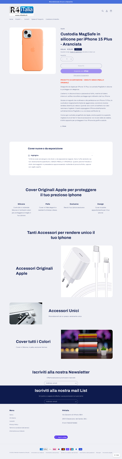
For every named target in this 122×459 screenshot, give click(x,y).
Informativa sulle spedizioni (87, 452)
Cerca (11, 414)
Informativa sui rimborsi (16, 431)
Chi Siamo (12, 418)
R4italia (16, 452)
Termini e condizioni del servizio (19, 427)
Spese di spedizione (76, 52)
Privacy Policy (13, 424)
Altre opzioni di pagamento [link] (81, 75)
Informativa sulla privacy (52, 452)
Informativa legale (107, 452)
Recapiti (98, 452)
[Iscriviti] (76, 383)
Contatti (12, 421)
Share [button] (64, 126)
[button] (18, 19)
